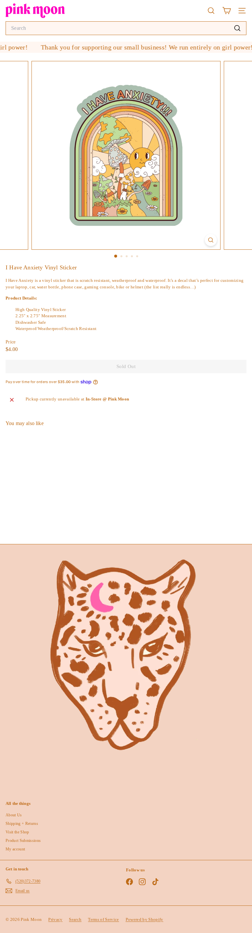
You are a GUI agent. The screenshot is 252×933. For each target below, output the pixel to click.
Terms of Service (103, 919)
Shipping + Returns (22, 823)
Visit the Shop (17, 832)
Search (75, 919)
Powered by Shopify (144, 919)
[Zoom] (211, 240)
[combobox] (126, 28)
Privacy (55, 919)
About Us (14, 815)
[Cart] (226, 10)
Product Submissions (23, 840)
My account (15, 849)
